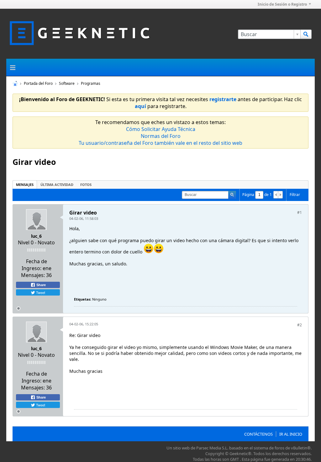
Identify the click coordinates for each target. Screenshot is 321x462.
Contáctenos (258, 434)
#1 (299, 212)
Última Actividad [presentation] (56, 184)
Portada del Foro (38, 83)
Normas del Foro (161, 136)
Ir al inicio (290, 434)
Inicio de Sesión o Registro (282, 4)
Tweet (40, 292)
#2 (299, 325)
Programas (90, 83)
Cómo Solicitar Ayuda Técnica (160, 129)
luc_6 (36, 236)
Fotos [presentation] (86, 184)
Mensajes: (33, 275)
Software (67, 83)
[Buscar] (306, 34)
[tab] (25, 184)
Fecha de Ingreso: (34, 265)
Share (40, 285)
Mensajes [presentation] (25, 184)
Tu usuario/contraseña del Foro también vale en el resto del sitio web (160, 142)
